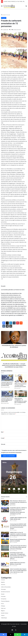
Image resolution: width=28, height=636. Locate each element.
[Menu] (2, 6)
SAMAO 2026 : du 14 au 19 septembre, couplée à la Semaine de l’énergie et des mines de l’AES (18, 534)
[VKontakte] (3, 326)
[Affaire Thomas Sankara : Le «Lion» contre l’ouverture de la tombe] (21, 378)
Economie (3, 596)
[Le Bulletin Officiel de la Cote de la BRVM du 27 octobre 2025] (7, 393)
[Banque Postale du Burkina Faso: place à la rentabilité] (5, 541)
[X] (7, 323)
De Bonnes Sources (5, 591)
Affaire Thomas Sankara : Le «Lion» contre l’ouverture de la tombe (20, 385)
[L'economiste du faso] (9, 6)
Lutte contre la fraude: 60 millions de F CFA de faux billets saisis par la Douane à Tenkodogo (18, 547)
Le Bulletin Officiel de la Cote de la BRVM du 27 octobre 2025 (6, 400)
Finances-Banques (5, 601)
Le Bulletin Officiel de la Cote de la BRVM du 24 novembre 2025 (6, 384)
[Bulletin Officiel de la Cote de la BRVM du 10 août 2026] (5, 564)
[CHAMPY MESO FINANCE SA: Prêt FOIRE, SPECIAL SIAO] (5, 519)
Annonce (3, 584)
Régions (3, 610)
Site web (3, 444)
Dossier (2, 594)
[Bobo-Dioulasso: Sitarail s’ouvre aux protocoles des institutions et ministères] (5, 503)
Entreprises (3, 598)
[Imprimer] (10, 326)
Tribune (2, 615)
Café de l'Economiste (6, 587)
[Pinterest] (17, 323)
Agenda (3, 582)
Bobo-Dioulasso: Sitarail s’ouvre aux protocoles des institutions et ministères (18, 502)
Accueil (3, 14)
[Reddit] (21, 323)
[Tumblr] (14, 323)
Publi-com (3, 608)
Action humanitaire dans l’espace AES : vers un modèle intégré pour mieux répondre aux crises (18, 570)
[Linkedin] (10, 323)
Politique (3, 606)
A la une (8, 14)
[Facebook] (3, 323)
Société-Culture (4, 613)
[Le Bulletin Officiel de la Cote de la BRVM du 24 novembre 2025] (7, 377)
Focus (2, 603)
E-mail (3, 438)
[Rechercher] (26, 6)
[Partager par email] (7, 326)
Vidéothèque (4, 617)
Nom (2, 432)
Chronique (3, 589)
